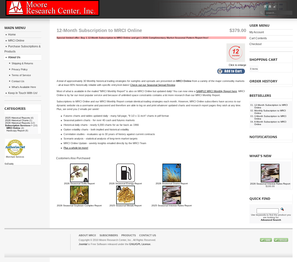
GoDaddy (9, 164)
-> (18, 125)
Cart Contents (258, 38)
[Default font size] (270, 6)
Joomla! (83, 244)
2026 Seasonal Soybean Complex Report (79, 205)
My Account (256, 32)
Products (128, 235)
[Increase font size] (266, 6)
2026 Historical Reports (17, 123)
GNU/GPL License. (140, 244)
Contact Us (147, 235)
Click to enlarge (237, 65)
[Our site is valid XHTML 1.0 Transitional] (281, 240)
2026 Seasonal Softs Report (79, 183)
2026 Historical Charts (17, 120)
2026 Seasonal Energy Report (125, 183)
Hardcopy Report (15, 130)
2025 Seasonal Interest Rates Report (172, 205)
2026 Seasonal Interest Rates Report (270, 183)
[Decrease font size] (274, 6)
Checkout (255, 44)
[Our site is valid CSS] (266, 240)
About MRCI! (87, 235)
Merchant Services (15, 157)
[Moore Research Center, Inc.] (52, 8)
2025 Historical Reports (17, 117)
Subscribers (109, 235)
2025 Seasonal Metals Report (126, 205)
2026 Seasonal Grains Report (172, 183)
